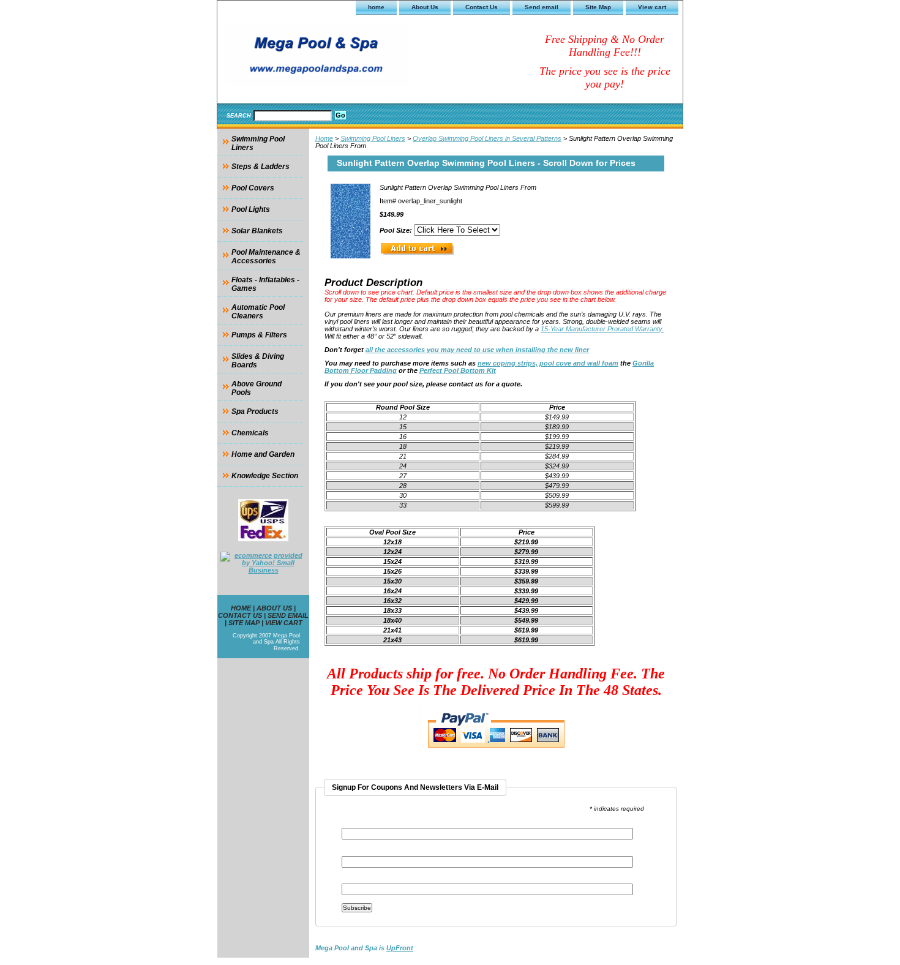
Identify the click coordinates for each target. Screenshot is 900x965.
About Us (424, 7)
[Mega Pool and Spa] (370, 57)
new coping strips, (508, 363)
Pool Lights (250, 209)
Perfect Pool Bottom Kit (457, 370)
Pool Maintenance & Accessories (266, 256)
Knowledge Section (264, 475)
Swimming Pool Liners (372, 138)
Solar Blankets (257, 231)
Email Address (368, 824)
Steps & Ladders (260, 166)
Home (324, 138)
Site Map (598, 7)
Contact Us (481, 7)
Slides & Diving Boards (257, 360)
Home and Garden (262, 454)
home (376, 7)
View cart (652, 7)
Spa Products (255, 411)
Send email (541, 7)
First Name (360, 852)
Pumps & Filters (259, 335)
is (364, 948)
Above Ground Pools (256, 388)
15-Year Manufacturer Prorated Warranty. (602, 328)
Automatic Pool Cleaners (258, 311)
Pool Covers (252, 188)
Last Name (359, 879)
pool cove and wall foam (578, 363)
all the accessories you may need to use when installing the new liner (477, 349)
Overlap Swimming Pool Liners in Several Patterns (487, 138)
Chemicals (250, 433)
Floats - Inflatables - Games (265, 284)
